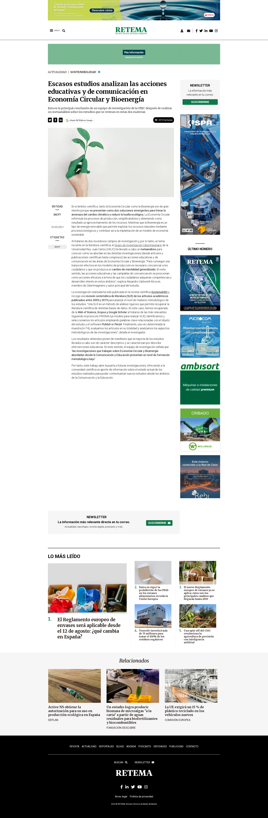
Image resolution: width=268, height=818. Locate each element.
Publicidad (176, 746)
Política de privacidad (141, 796)
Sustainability (159, 292)
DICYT (57, 247)
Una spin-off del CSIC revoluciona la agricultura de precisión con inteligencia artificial (199, 636)
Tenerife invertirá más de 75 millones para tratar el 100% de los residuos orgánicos (153, 635)
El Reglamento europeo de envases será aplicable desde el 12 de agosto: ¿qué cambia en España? (89, 628)
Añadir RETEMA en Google (81, 120)
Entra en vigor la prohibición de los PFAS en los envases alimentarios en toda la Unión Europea (153, 593)
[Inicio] (132, 31)
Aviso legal (121, 796)
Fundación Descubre (121, 727)
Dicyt (57, 214)
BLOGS (120, 746)
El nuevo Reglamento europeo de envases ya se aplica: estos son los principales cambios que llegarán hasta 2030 (199, 593)
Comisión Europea (177, 720)
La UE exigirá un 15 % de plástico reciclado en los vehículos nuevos (184, 711)
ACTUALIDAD (89, 746)
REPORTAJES (106, 746)
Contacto (192, 746)
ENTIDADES (160, 746)
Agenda (131, 746)
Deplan (53, 720)
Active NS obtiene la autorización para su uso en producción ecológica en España (74, 711)
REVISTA (74, 746)
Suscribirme (200, 102)
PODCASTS (144, 746)
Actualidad (57, 72)
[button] (50, 120)
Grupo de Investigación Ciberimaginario (138, 245)
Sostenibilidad (83, 72)
